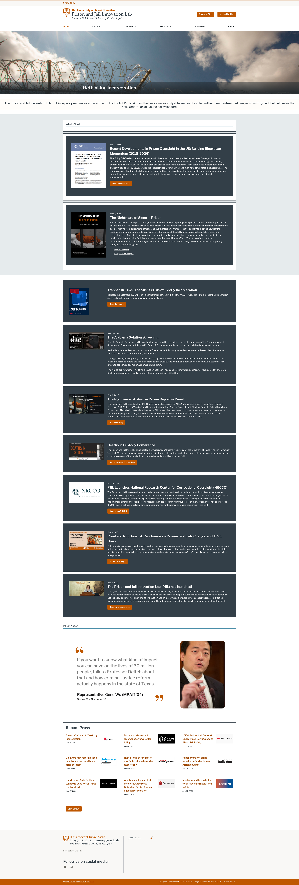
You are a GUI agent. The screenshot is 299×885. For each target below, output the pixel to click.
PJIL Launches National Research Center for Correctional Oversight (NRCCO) (167, 487)
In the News (200, 26)
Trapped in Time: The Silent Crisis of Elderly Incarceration (152, 290)
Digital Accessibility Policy (204, 882)
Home (66, 26)
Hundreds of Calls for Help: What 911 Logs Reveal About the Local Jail (81, 784)
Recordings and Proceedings (122, 462)
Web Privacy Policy (226, 882)
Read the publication (121, 183)
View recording (116, 423)
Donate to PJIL (205, 14)
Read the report (117, 304)
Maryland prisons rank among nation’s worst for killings (137, 739)
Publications (165, 26)
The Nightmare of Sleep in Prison (135, 218)
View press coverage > (123, 254)
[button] (99, 26)
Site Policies (186, 882)
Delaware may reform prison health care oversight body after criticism (81, 761)
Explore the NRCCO (118, 511)
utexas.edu (69, 3)
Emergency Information (168, 882)
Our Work (129, 26)
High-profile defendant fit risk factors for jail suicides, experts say (139, 761)
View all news (74, 809)
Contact (232, 26)
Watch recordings (117, 561)
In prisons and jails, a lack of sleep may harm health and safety (197, 784)
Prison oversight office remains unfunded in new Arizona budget (196, 761)
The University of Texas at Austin (77, 882)
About (95, 26)
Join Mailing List (227, 14)
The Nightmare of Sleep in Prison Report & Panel (145, 399)
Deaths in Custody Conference (131, 445)
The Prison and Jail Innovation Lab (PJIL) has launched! (149, 587)
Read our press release (120, 607)
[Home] (97, 14)
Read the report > (121, 250)
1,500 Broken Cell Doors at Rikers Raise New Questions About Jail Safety (197, 739)
